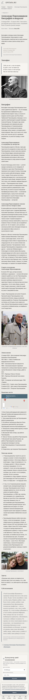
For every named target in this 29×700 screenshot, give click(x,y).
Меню (25, 698)
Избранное (20, 698)
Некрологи (9, 7)
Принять (15, 692)
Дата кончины (6, 667)
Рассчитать (14, 678)
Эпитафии (9, 698)
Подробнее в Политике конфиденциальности (15, 689)
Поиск (14, 698)
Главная (3, 7)
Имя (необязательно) (8, 672)
